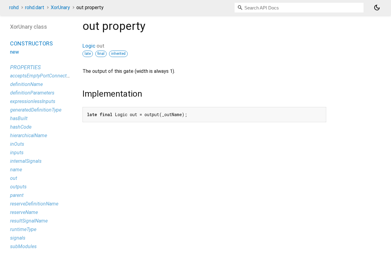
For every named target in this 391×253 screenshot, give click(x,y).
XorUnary (60, 7)
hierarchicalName (28, 135)
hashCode (20, 127)
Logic (88, 46)
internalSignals (26, 161)
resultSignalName (29, 221)
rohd (14, 7)
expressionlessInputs (32, 101)
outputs (18, 187)
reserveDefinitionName (34, 204)
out (13, 178)
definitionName (26, 84)
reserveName (24, 212)
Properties (25, 67)
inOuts (17, 144)
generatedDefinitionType (35, 110)
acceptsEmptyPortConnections (43, 76)
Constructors (31, 43)
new (14, 52)
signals (17, 238)
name (16, 170)
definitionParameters (32, 93)
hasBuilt (18, 118)
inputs (17, 152)
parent (17, 195)
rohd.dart (34, 7)
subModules (23, 246)
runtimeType (23, 229)
